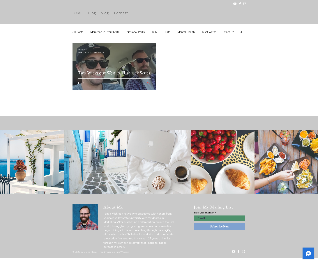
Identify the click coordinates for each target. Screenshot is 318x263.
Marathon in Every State (104, 32)
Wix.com (124, 251)
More (227, 32)
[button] (241, 32)
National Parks (136, 32)
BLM (155, 32)
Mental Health (186, 32)
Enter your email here (204, 213)
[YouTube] (235, 4)
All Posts (78, 32)
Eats (167, 32)
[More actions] (150, 51)
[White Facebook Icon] (240, 4)
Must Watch (209, 32)
